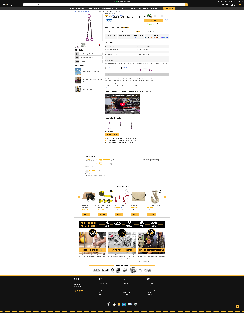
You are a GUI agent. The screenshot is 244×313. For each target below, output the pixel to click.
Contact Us (240, 1)
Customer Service (127, 292)
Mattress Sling (134, 205)
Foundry (107, 27)
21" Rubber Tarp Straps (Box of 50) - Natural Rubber (89, 206)
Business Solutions (222, 1)
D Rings (149, 292)
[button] (108, 15)
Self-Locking (124, 27)
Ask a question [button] (154, 159)
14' (143, 31)
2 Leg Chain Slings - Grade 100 (86, 11)
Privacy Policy (102, 294)
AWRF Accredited (111, 67)
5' (117, 31)
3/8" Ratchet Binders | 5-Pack (121, 205)
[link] (119, 140)
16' (148, 31)
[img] (92, 170)
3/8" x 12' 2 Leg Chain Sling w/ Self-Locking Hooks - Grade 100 (108, 11)
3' (107, 31)
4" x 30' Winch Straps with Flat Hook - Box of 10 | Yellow (104, 206)
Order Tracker (232, 1)
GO (186, 5)
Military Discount (102, 290)
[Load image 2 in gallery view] (83, 45)
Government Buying (103, 287)
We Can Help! (138, 37)
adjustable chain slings (130, 83)
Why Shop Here (150, 281)
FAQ (124, 287)
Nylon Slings (150, 285)
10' (133, 31)
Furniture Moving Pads (152, 290)
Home (76, 11)
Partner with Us (124, 37)
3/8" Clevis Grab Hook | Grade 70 (153, 205)
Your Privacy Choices (103, 296)
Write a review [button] (146, 159)
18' (153, 31)
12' (138, 31)
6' (122, 31)
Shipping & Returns (111, 37)
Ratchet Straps (150, 287)
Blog (100, 292)
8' (127, 31)
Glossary (125, 296)
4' (112, 31)
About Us (101, 281)
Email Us (76, 288)
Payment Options (126, 285)
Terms (100, 299)
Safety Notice (126, 67)
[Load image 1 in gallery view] (77, 45)
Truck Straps (150, 283)
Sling (118, 27)
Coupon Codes (126, 290)
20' (158, 31)
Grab (113, 27)
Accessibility (125, 294)
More (106, 87)
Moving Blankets (150, 294)
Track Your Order (126, 281)
